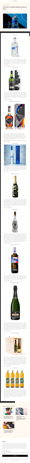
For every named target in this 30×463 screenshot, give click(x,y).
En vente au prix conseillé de (8, 99)
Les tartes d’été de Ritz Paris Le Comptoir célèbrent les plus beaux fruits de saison (8, 431)
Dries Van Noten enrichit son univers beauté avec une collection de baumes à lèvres (8, 417)
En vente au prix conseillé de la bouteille (9, 65)
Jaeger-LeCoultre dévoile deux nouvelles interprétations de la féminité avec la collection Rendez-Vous (21, 418)
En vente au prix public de (7, 242)
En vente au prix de (6, 397)
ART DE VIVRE (5, 5)
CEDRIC (8, 5)
